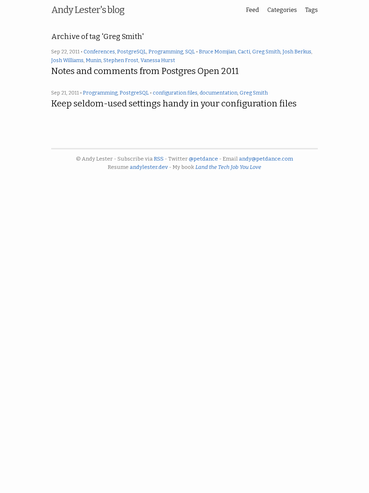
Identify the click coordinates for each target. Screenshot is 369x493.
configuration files (175, 93)
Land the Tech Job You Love (228, 167)
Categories (282, 9)
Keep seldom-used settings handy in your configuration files (174, 104)
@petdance (203, 159)
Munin (93, 60)
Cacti (244, 52)
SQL (190, 52)
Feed (252, 9)
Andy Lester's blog (87, 10)
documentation (218, 93)
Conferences (99, 52)
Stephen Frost (120, 60)
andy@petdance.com (266, 159)
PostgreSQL (131, 52)
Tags (311, 9)
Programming (165, 52)
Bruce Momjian (217, 52)
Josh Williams (67, 60)
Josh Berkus (297, 52)
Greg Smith (266, 52)
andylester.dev (149, 167)
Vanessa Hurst (158, 60)
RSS (159, 159)
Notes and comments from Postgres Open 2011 (145, 71)
